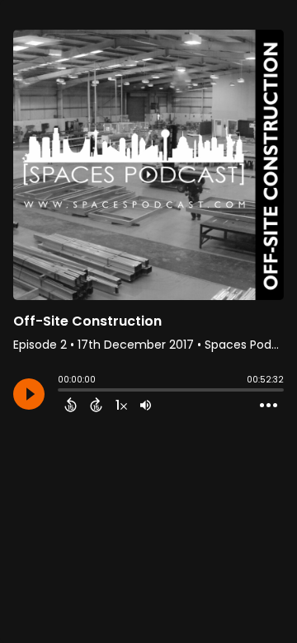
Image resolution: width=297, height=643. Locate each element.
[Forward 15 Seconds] (96, 405)
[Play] (29, 394)
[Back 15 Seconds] (70, 405)
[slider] (62, 391)
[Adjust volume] (146, 405)
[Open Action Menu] (268, 405)
